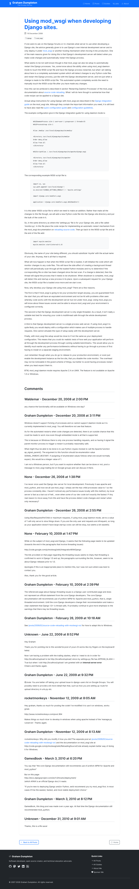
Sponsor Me (98, 872)
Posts (97, 4)
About (126, 4)
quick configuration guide (55, 108)
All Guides (98, 864)
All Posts (97, 861)
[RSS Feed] (27, 866)
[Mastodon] (14, 866)
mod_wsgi (47, 51)
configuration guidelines (82, 108)
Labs (117, 4)
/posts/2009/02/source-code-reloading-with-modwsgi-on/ (54, 625)
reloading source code (64, 229)
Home (87, 4)
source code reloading (54, 92)
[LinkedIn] (23, 866)
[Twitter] (19, 866)
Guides (107, 4)
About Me (98, 868)
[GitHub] (10, 866)
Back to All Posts (30, 842)
